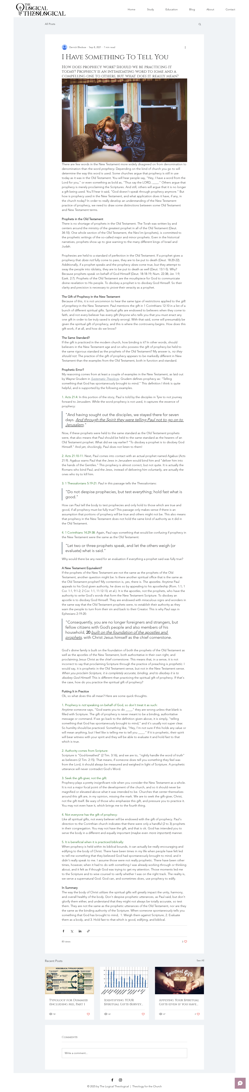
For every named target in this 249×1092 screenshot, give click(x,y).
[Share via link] (88, 931)
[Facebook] (112, 1080)
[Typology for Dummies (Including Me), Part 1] (69, 980)
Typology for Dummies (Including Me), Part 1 (68, 1002)
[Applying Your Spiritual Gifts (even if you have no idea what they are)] (179, 980)
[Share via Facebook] (63, 931)
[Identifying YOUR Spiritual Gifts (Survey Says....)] (124, 980)
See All (200, 960)
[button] (199, 24)
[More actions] (185, 47)
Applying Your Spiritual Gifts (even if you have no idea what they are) (179, 1002)
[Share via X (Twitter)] (71, 931)
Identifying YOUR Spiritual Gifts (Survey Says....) (122, 1002)
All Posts (50, 24)
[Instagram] (120, 1080)
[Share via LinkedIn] (80, 931)
